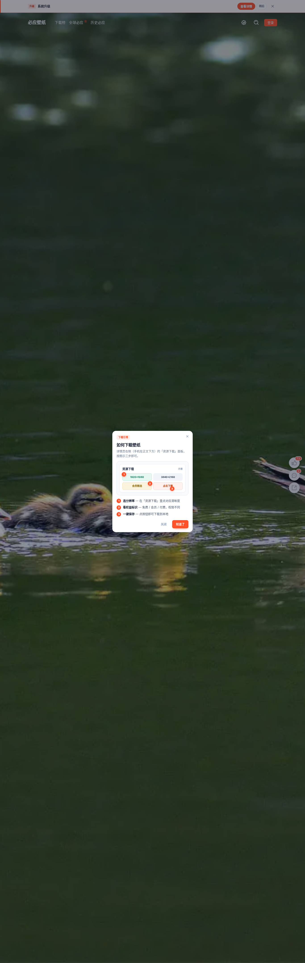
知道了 (180, 524)
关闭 (164, 524)
